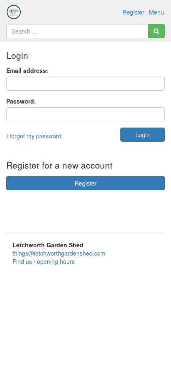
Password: (21, 101)
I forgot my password (33, 136)
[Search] (156, 31)
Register (133, 12)
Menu (156, 12)
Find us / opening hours (43, 261)
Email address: (27, 70)
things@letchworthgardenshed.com (58, 253)
